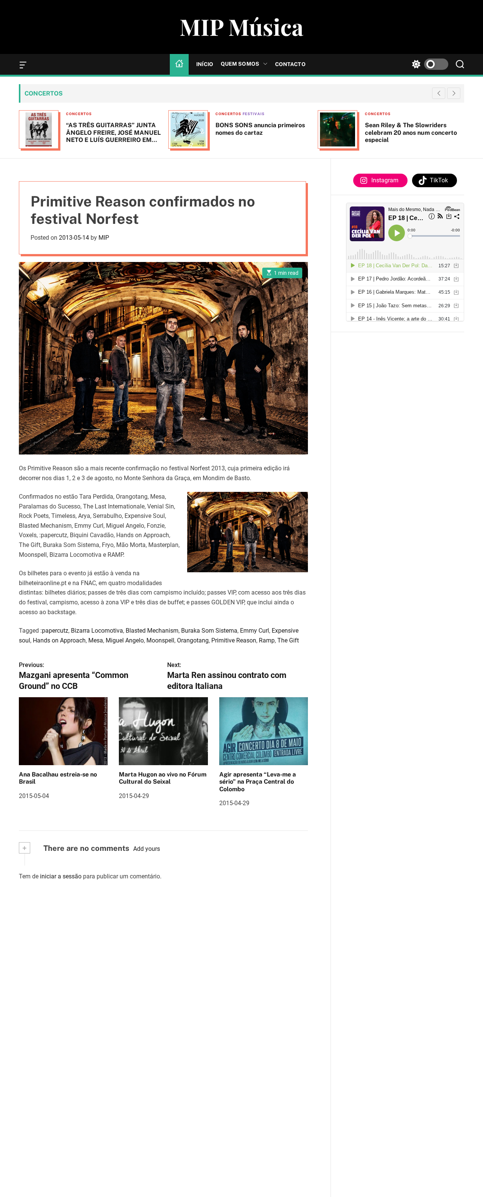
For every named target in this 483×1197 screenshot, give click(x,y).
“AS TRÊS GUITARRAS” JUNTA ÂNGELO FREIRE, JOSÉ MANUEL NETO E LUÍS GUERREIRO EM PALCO (113, 136)
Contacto (290, 64)
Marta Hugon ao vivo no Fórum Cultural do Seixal (162, 778)
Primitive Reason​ (233, 640)
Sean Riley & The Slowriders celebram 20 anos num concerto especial (411, 132)
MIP (103, 237)
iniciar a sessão (61, 876)
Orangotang (193, 640)
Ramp (267, 640)
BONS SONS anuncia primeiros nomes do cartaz (260, 129)
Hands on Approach (59, 640)
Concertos (79, 114)
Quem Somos (240, 64)
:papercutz (54, 630)
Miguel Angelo (125, 640)
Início (204, 64)
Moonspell (160, 640)
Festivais (254, 114)
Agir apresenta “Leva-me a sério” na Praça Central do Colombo (257, 781)
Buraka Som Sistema (209, 630)
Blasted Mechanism (152, 630)
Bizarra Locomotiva (97, 630)
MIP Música (241, 26)
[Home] (179, 64)
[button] (453, 93)
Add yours (146, 848)
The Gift (288, 640)
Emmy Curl (254, 630)
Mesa (95, 640)
